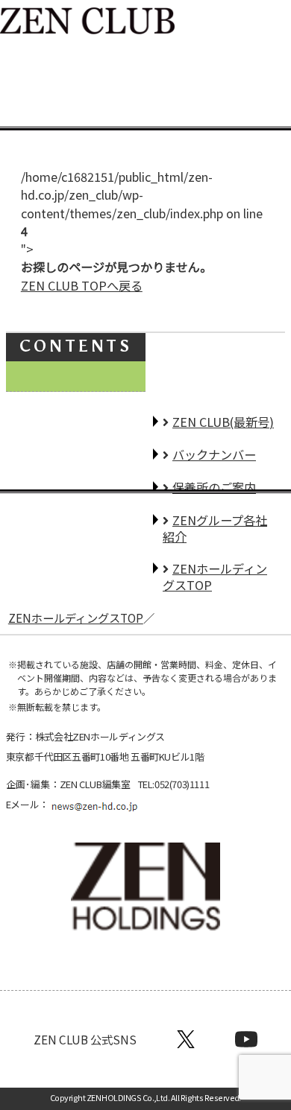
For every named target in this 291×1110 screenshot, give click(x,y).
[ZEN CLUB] (87, 24)
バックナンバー (214, 454)
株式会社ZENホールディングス (100, 736)
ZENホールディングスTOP (75, 617)
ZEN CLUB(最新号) (223, 422)
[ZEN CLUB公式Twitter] (186, 1039)
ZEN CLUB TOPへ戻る (82, 285)
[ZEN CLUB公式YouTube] (246, 1039)
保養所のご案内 (214, 487)
